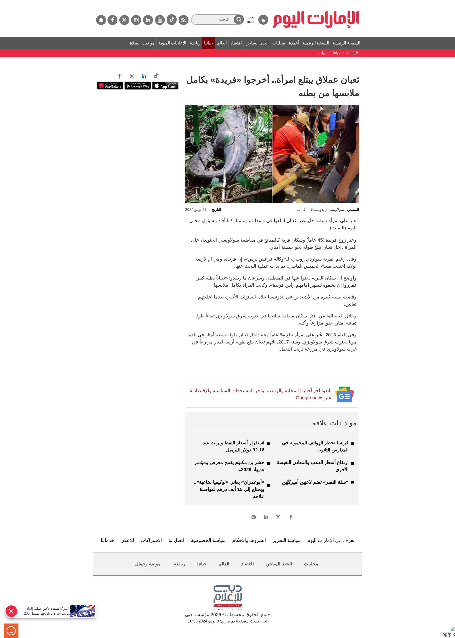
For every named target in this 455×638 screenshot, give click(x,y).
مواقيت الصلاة (142, 43)
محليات (278, 43)
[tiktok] (172, 19)
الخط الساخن (257, 43)
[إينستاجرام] (136, 20)
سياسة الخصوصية (208, 540)
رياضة (195, 43)
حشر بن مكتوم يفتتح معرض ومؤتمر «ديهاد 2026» (229, 466)
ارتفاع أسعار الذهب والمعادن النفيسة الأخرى (313, 466)
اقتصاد (236, 43)
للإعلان (127, 540)
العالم (222, 43)
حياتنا (208, 43)
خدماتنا (107, 540)
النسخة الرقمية (316, 43)
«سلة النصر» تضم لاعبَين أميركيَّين (315, 482)
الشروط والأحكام (249, 540)
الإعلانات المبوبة (172, 43)
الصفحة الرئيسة (346, 43)
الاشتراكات (151, 540)
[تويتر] (124, 20)
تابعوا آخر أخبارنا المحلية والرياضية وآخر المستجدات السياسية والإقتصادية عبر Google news (260, 394)
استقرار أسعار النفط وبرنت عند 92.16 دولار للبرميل (233, 446)
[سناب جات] (101, 20)
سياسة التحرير (287, 540)
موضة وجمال (148, 563)
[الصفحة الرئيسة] (316, 2)
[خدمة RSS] (184, 20)
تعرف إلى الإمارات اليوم (330, 540)
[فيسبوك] (112, 20)
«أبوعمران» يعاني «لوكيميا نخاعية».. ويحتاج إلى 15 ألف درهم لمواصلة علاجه (229, 489)
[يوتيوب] (160, 20)
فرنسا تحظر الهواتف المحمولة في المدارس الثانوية (315, 446)
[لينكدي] (148, 20)
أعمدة (294, 43)
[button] (239, 19)
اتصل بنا (176, 540)
